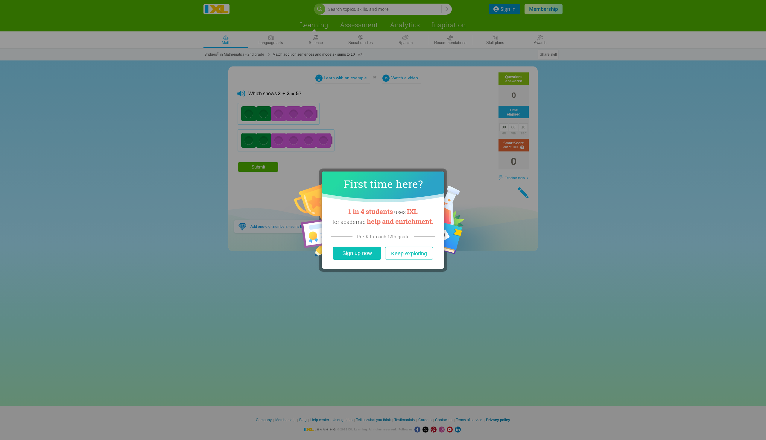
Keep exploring (409, 254)
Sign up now (357, 253)
